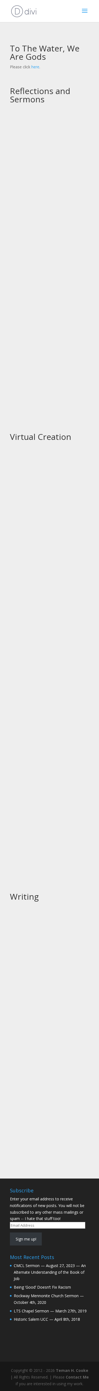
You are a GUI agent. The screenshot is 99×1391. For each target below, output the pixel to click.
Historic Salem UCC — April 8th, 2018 (47, 1319)
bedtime (23, 1076)
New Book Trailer (33, 920)
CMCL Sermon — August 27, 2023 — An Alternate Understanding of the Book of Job (46, 129)
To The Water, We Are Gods (44, 52)
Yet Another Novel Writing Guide (49, 988)
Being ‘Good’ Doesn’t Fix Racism (47, 230)
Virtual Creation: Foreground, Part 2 (45, 648)
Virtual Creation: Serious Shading (49, 512)
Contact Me (77, 1377)
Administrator (33, 141)
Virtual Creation (40, 436)
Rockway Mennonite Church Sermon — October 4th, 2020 (45, 327)
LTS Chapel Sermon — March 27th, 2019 (50, 1311)
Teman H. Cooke (72, 1370)
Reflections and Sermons (40, 95)
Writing (24, 896)
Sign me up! (26, 1239)
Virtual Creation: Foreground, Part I (45, 793)
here (35, 66)
